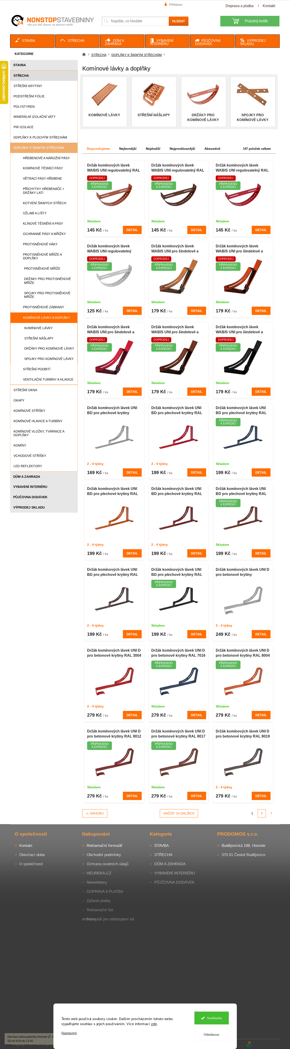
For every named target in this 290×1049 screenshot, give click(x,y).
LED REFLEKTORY (28, 466)
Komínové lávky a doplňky (46, 318)
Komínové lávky (38, 328)
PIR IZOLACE (23, 127)
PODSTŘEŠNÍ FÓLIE (29, 96)
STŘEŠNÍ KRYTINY (28, 86)
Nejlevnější (127, 148)
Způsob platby (99, 901)
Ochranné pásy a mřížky (44, 234)
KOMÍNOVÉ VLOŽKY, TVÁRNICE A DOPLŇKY (39, 433)
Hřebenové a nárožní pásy (46, 158)
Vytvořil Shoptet (266, 1044)
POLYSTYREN (24, 106)
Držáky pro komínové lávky (49, 348)
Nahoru (97, 813)
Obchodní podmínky (104, 855)
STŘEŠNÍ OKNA (25, 390)
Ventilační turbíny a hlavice (48, 379)
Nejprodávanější (182, 148)
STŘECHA (21, 75)
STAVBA (19, 65)
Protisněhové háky (40, 244)
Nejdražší (153, 148)
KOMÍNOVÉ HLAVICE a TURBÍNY (38, 421)
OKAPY (19, 400)
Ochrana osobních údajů (107, 864)
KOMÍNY (20, 445)
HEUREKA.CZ (99, 873)
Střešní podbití (36, 369)
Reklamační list (100, 910)
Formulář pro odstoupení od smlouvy (108, 919)
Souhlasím (214, 1018)
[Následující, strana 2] (262, 813)
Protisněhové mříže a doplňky (42, 256)
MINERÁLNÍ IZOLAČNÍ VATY (34, 117)
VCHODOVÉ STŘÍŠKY (30, 456)
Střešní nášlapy (38, 338)
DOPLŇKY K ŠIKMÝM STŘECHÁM (39, 148)
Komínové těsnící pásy (43, 168)
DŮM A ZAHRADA (26, 476)
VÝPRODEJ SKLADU (29, 507)
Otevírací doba (32, 855)
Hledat (178, 21)
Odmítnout (211, 1034)
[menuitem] (32, 41)
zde (154, 1024)
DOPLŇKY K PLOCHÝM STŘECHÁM (40, 137)
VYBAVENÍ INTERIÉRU (30, 487)
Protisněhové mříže (42, 268)
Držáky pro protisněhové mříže (47, 281)
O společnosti (31, 864)
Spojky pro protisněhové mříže (47, 295)
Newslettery (97, 882)
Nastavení (69, 1033)
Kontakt (269, 6)
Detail (132, 230)
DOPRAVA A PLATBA (105, 891)
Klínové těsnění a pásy (43, 223)
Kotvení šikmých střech (44, 203)
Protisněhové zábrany (43, 307)
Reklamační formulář (104, 845)
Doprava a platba (240, 6)
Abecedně (212, 148)
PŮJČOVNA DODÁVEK (30, 497)
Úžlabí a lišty (35, 213)
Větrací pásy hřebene (42, 178)
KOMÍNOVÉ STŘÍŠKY (29, 411)
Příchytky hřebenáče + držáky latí (43, 191)
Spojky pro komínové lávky (49, 359)
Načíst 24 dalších (178, 813)
